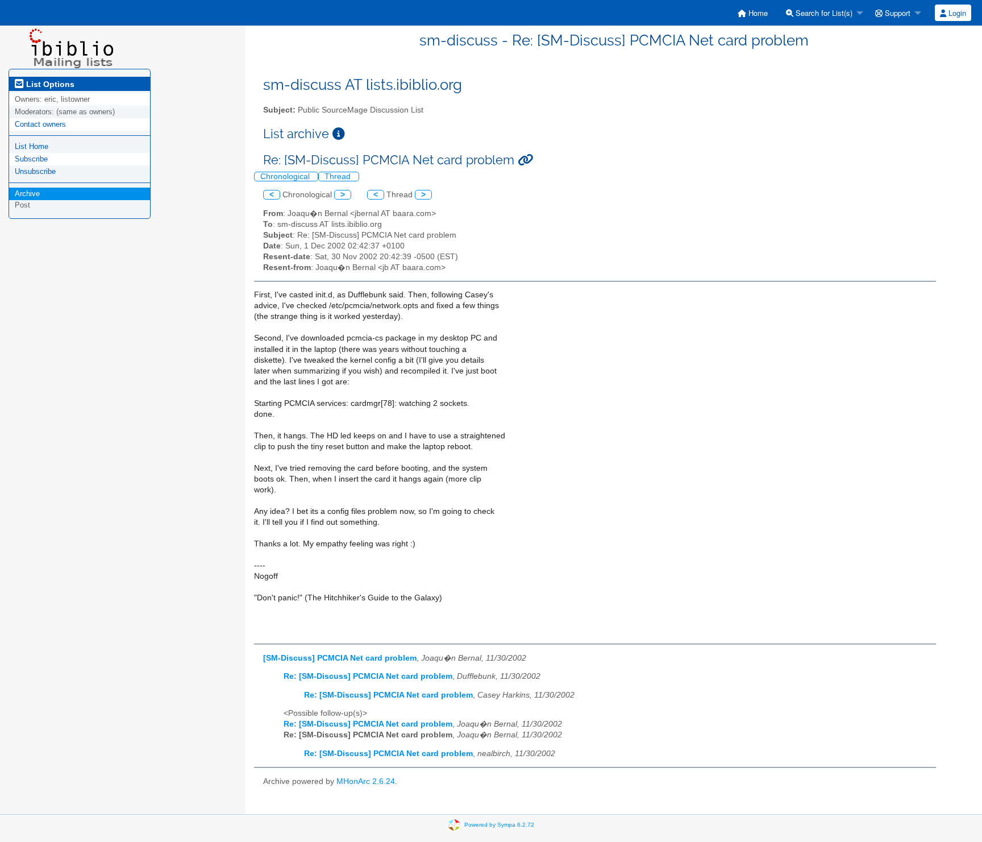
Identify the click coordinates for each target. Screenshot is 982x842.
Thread (338, 176)
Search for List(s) (822, 12)
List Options (49, 84)
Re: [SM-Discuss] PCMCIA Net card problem (368, 676)
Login (956, 12)
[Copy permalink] (525, 160)
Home (757, 12)
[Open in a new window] (338, 134)
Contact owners (40, 124)
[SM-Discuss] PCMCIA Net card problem (340, 658)
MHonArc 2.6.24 (365, 781)
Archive (27, 193)
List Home (31, 146)
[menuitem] (753, 13)
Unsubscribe (35, 171)
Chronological (286, 176)
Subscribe (31, 159)
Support (896, 12)
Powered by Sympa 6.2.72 (499, 824)
